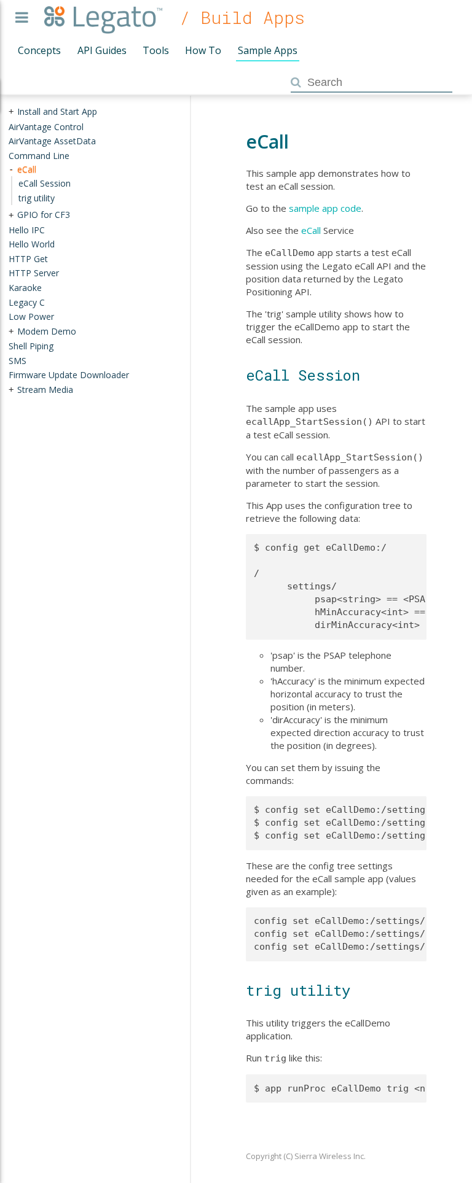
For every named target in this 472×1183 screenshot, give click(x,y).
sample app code (325, 208)
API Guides (102, 50)
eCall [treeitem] (26, 168)
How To (203, 50)
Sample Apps (267, 50)
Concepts (39, 50)
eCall (311, 230)
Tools (156, 50)
